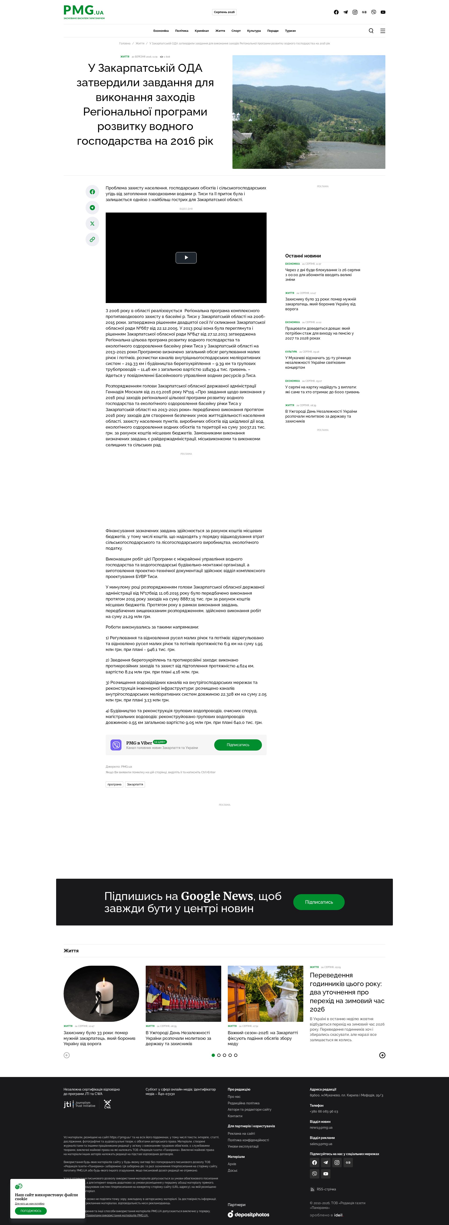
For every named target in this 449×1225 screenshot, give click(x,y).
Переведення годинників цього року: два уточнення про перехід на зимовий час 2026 (347, 992)
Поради (273, 31)
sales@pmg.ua (321, 1144)
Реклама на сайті (241, 1133)
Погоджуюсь (31, 1211)
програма (114, 784)
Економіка (161, 31)
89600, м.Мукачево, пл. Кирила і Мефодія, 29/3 (346, 1095)
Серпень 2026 (224, 12)
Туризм (290, 31)
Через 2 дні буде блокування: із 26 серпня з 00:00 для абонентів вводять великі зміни (322, 275)
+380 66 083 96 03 (324, 1111)
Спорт (236, 31)
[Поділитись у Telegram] (92, 207)
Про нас (234, 1097)
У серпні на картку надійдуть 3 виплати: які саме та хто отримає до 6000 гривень (322, 389)
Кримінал (202, 31)
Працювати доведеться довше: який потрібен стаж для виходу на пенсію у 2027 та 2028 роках (319, 333)
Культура (254, 31)
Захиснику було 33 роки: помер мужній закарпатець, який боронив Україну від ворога (320, 304)
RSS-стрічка (326, 1189)
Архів (232, 1164)
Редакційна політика (244, 1103)
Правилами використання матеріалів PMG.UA (117, 1215)
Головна (124, 43)
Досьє (233, 1170)
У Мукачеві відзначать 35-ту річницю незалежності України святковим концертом (318, 363)
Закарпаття (135, 784)
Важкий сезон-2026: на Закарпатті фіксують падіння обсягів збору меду (263, 1038)
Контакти (235, 1116)
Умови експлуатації (243, 1146)
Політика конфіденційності (248, 1140)
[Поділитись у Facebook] (92, 192)
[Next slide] (382, 1055)
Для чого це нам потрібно (29, 1203)
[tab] (213, 1055)
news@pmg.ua (321, 1127)
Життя (220, 31)
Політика (181, 31)
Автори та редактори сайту (250, 1109)
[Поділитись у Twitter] (92, 223)
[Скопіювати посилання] (92, 239)
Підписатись (238, 745)
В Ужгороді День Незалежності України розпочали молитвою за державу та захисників (321, 416)
